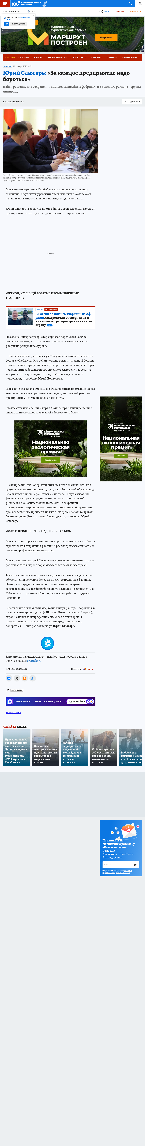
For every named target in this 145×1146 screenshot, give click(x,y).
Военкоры (112, 57)
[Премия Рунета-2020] (44, 3)
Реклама (120, 11)
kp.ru (90, 669)
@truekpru (34, 661)
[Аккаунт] (140, 3)
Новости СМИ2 (13, 712)
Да (7, 24)
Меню (5, 3)
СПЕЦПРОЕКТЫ (79, 57)
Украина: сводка (129, 57)
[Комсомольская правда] (26, 3)
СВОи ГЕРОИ (23, 57)
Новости (38, 57)
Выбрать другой (18, 24)
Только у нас (97, 57)
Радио (107, 11)
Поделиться (134, 101)
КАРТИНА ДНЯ (16, 690)
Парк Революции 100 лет (58, 57)
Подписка (135, 11)
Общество (7, 66)
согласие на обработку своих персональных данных (117, 871)
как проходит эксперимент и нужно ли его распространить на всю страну (63, 319)
